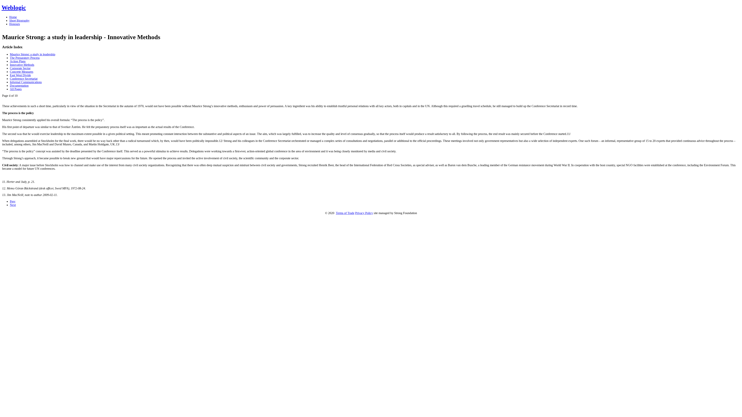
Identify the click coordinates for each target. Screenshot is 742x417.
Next (13, 205)
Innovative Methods (22, 64)
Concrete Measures (21, 71)
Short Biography (19, 20)
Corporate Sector (20, 68)
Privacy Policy (364, 213)
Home (13, 17)
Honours (14, 24)
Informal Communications (26, 82)
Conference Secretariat (23, 78)
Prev (12, 201)
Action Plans (18, 61)
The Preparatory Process (25, 57)
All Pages (16, 89)
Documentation (19, 85)
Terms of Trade (345, 213)
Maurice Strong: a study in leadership (32, 54)
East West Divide (20, 75)
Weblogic (14, 7)
